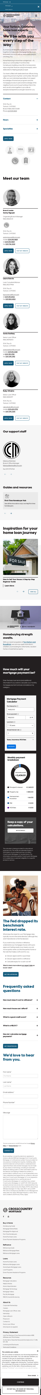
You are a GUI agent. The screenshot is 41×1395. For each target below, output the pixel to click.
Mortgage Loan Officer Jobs (11, 1311)
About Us (6, 1302)
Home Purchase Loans (10, 1237)
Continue (20, 1382)
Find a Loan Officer (9, 1324)
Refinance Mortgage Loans (11, 1253)
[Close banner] (37, 1351)
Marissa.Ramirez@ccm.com (12, 466)
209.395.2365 (10, 412)
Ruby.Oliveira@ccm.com (11, 407)
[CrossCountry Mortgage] (11, 16)
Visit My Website (22, 251)
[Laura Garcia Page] (11, 266)
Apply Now (8, 138)
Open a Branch (7, 1316)
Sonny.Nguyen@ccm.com (11, 237)
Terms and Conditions (9, 1347)
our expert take (27, 965)
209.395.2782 (9, 354)
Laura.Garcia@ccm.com (11, 295)
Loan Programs (7, 1270)
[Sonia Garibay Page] (11, 321)
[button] (20, 98)
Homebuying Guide (9, 1226)
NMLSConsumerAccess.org (11, 1297)
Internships (6, 1313)
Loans (5, 1259)
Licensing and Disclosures (11, 1344)
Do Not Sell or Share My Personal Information (20, 1390)
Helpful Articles (7, 1283)
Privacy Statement (10, 1332)
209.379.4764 (10, 469)
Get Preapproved (10, 1046)
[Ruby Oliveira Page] (11, 378)
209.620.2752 (13, 409)
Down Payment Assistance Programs (14, 1239)
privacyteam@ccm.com (21, 1190)
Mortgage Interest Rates (10, 1229)
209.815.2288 (12, 352)
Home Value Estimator (9, 1286)
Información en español (10, 1327)
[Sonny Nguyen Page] (11, 197)
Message (6, 1113)
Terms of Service (13, 1145)
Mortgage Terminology (10, 1289)
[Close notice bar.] (38, 6)
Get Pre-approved (10, 974)
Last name (7, 1082)
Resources (7, 1278)
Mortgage (8, 5)
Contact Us (6, 1321)
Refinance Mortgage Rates (11, 1250)
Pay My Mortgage (8, 1294)
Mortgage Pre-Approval (10, 1231)
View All (33, 591)
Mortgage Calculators (10, 1281)
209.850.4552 (11, 299)
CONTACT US (8, 1150)
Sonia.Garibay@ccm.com (11, 350)
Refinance (7, 1245)
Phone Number (9, 1102)
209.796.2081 (10, 244)
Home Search (8, 9)
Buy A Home (8, 1223)
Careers (5, 1308)
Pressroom (6, 1319)
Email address (8, 1092)
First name (7, 1072)
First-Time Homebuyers (10, 1234)
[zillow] (8, 1216)
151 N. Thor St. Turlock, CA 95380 (9, 105)
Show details (32, 1375)
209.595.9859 (12, 111)
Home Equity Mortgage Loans (12, 1267)
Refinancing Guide (8, 1248)
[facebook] (4, 1216)
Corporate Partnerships (10, 1305)
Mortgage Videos (8, 1291)
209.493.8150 (10, 297)
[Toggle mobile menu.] (36, 16)
